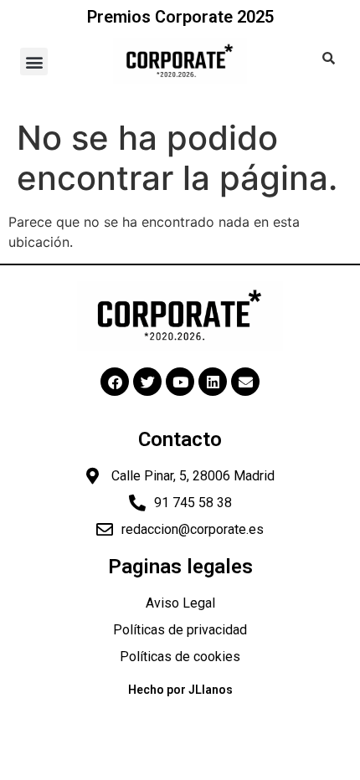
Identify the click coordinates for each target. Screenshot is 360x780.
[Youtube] (180, 381)
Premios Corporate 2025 (180, 17)
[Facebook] (114, 381)
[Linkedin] (212, 381)
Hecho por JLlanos (180, 689)
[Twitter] (147, 381)
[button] (34, 61)
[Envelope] (245, 381)
